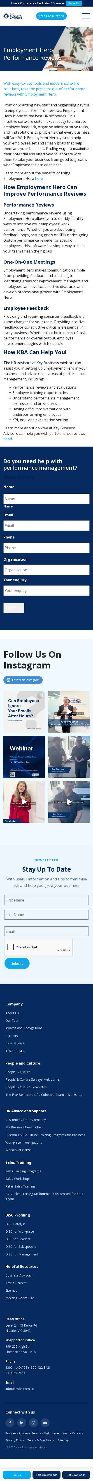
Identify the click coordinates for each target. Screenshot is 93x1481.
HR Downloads (76, 1474)
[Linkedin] (21, 1422)
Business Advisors (18, 1275)
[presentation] (39, 947)
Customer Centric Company (25, 1120)
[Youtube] (45, 1422)
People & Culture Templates (26, 1087)
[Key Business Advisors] (12, 16)
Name (8, 506)
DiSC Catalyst (15, 1224)
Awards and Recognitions (23, 1028)
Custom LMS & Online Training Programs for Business (45, 1135)
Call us (17, 1474)
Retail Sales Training (20, 1186)
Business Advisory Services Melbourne (32, 1433)
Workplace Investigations (23, 1142)
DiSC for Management (21, 1254)
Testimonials (14, 1050)
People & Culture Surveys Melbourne (32, 1079)
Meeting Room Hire (19, 1298)
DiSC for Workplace (19, 1231)
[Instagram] (33, 1422)
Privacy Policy (14, 1440)
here (39, 178)
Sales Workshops (17, 1178)
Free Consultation (51, 16)
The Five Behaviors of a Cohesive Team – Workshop (43, 1094)
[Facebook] (9, 1422)
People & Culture (17, 1072)
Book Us (74, 3)
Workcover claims (18, 1150)
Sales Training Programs (23, 1171)
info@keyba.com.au (19, 1389)
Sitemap (11, 1290)
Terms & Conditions (41, 1440)
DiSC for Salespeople (20, 1246)
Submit (14, 608)
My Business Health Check (24, 1127)
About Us (12, 1013)
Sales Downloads (46, 1474)
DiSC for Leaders (17, 1239)
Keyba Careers (16, 1283)
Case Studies (14, 1043)
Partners (11, 1036)
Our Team (12, 1020)
